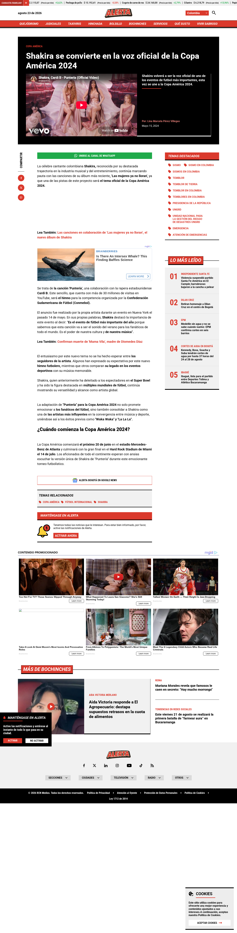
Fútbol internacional (78, 502)
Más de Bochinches (47, 669)
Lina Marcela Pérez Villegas (163, 121)
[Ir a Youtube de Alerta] (129, 765)
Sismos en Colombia (186, 171)
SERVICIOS (160, 23)
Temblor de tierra (185, 184)
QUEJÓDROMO (29, 23)
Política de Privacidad (98, 793)
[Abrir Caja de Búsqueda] (214, 13)
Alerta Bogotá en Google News (98, 480)
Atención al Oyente (127, 793)
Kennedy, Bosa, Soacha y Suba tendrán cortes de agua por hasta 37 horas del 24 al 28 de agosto (197, 355)
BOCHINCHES (137, 23)
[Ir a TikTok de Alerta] (141, 765)
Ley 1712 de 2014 (118, 799)
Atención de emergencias (190, 234)
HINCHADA (95, 23)
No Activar (37, 740)
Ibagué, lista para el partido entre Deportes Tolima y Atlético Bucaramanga (197, 379)
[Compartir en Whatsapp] (21, 197)
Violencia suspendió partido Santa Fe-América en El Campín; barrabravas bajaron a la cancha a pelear (197, 282)
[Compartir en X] (21, 187)
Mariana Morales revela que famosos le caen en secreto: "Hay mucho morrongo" (183, 687)
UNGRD (177, 209)
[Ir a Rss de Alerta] (152, 765)
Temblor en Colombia (187, 190)
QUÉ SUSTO (182, 23)
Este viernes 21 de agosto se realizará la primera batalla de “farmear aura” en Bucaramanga (184, 718)
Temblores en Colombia (189, 196)
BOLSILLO (115, 23)
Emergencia (181, 228)
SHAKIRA (103, 502)
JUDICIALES (53, 23)
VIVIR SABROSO (207, 23)
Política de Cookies (209, 915)
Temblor (178, 177)
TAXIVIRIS (74, 23)
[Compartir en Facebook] (21, 178)
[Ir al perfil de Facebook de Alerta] (84, 765)
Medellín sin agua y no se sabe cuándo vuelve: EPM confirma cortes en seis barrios (196, 328)
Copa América (51, 502)
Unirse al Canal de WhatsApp (97, 155)
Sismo (177, 165)
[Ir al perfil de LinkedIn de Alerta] (106, 765)
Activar (12, 740)
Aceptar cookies (207, 922)
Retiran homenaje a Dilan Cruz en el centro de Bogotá (197, 305)
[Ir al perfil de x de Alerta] (94, 765)
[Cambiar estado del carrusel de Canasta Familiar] (26, 3)
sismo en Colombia (201, 165)
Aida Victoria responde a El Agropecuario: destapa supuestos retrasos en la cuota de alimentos (117, 709)
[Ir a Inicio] (118, 13)
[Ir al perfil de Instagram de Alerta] (117, 765)
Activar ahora (66, 536)
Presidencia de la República (192, 203)
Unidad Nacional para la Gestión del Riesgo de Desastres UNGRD (188, 219)
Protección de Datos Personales (160, 793)
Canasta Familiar (12, 3)
